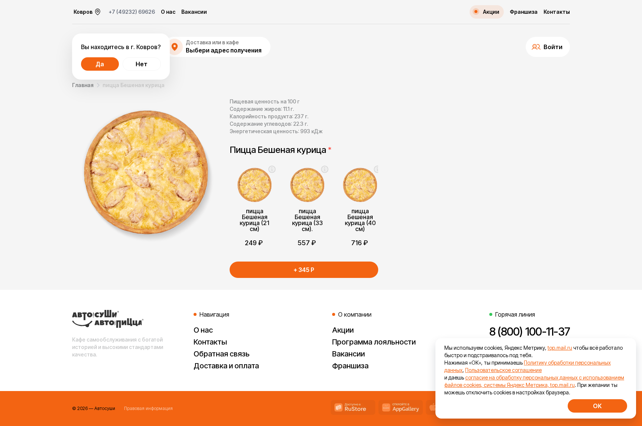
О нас (168, 12)
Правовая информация (148, 408)
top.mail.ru (560, 348)
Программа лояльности (374, 341)
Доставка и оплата (226, 365)
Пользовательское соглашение (503, 370)
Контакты (557, 12)
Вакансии (194, 12)
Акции (343, 330)
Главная (83, 85)
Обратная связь (222, 353)
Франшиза (524, 12)
